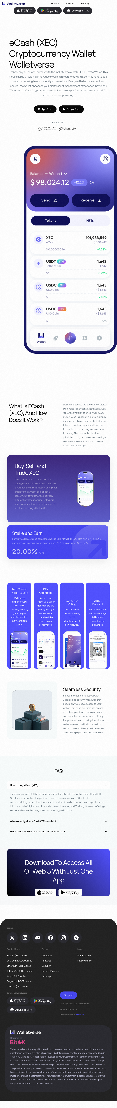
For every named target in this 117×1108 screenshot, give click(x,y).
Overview (55, 3)
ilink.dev (80, 1014)
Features (70, 3)
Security (85, 3)
